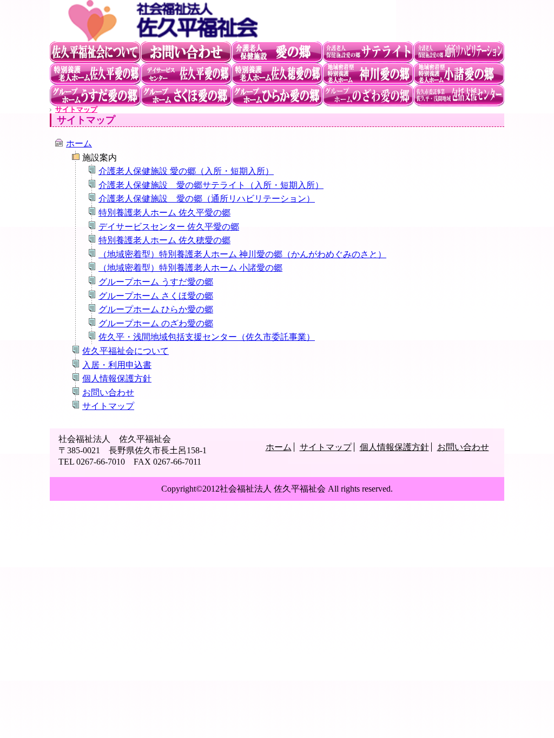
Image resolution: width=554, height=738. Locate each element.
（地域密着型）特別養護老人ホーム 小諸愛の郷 (458, 74)
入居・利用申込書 (116, 365)
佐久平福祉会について (95, 52)
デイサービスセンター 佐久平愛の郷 (186, 74)
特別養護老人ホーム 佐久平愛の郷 (95, 74)
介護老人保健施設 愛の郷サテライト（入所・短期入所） (211, 185)
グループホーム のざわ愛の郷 (367, 95)
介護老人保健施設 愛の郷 (277, 52)
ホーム (79, 143)
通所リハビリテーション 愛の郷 (458, 52)
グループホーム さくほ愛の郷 (277, 74)
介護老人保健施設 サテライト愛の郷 (367, 52)
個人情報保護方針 (116, 378)
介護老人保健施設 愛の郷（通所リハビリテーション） (206, 198)
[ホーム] (223, 36)
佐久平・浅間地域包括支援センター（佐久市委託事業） (206, 336)
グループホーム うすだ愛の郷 (95, 95)
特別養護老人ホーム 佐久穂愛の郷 (186, 95)
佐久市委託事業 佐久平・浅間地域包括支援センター (458, 95)
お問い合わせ (186, 52)
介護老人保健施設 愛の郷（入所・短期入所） (186, 171)
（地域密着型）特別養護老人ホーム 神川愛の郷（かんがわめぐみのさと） (367, 74)
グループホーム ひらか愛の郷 (277, 95)
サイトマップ (76, 109)
